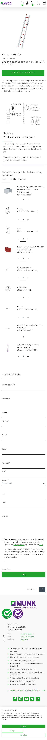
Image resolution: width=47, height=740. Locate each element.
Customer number (8, 385)
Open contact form (27, 637)
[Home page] (6, 3)
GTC (41, 545)
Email (4, 435)
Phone (4, 502)
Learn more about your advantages (24, 690)
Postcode (6, 463)
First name (6, 413)
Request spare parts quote (23, 73)
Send (23, 574)
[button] (22, 3)
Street (4, 449)
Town (4, 471)
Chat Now (24, 639)
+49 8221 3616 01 (27, 634)
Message (5, 516)
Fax (3, 494)
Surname (5, 421)
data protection (19, 545)
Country (5, 480)
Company (6, 399)
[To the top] (42, 589)
